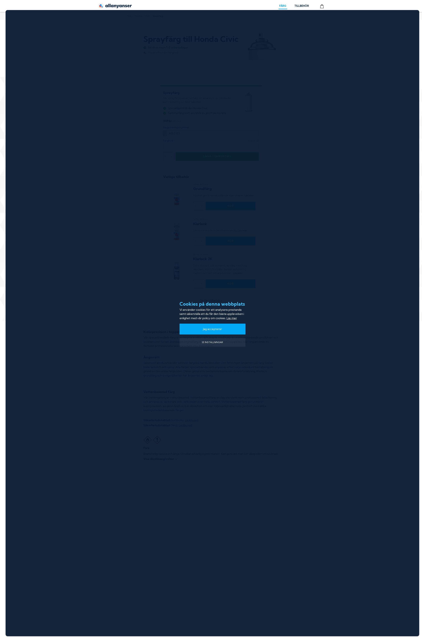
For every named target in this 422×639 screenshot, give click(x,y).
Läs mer (231, 318)
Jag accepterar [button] (212, 329)
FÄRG (282, 5)
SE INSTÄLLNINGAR (212, 342)
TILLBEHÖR (301, 5)
